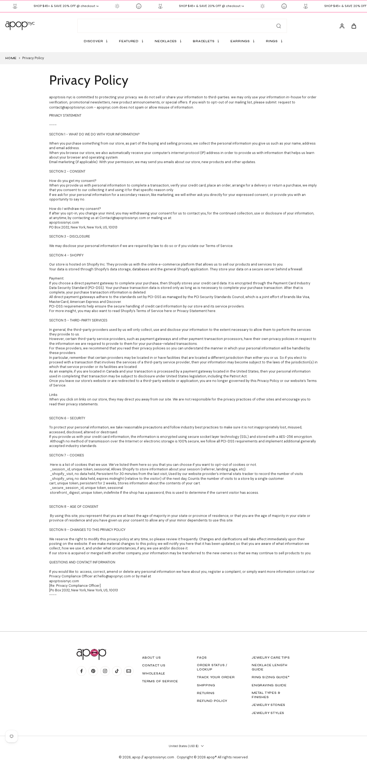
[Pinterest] (93, 671)
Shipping (206, 685)
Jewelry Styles (268, 713)
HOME (11, 58)
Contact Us (153, 665)
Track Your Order (216, 677)
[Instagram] (105, 671)
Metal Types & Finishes (266, 695)
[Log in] (342, 25)
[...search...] (278, 26)
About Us (151, 657)
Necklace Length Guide (269, 667)
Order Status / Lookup (212, 667)
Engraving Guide (269, 685)
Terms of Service (160, 681)
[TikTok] (117, 671)
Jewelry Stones (268, 705)
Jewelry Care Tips (271, 657)
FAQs (202, 657)
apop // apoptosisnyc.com (153, 757)
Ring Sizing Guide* (271, 677)
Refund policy (212, 701)
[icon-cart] (353, 25)
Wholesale (153, 673)
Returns (206, 693)
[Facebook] (81, 671)
